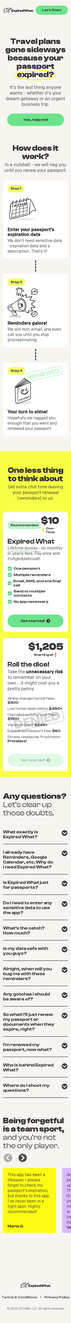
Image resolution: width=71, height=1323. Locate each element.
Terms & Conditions (19, 1297)
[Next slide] (23, 1158)
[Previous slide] (8, 1158)
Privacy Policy (56, 1297)
